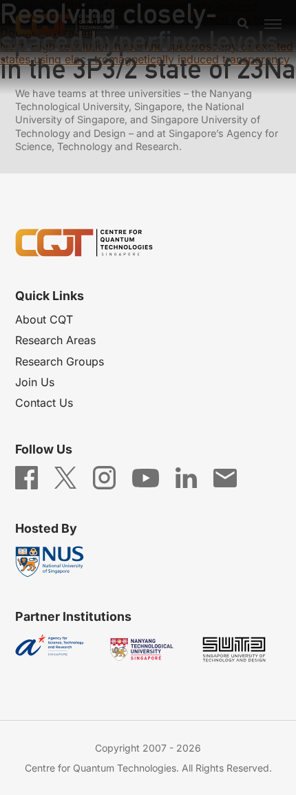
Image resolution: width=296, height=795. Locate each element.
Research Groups (59, 361)
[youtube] (145, 477)
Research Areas (55, 340)
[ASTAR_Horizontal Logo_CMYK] (55, 649)
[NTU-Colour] (148, 649)
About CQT (44, 319)
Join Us (34, 382)
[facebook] (26, 477)
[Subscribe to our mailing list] (225, 477)
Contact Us (44, 403)
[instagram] (104, 477)
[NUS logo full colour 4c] (55, 562)
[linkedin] (186, 477)
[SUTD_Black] (240, 649)
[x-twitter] (65, 477)
